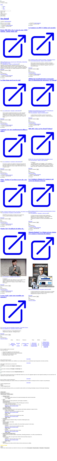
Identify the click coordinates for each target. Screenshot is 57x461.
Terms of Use (34, 343)
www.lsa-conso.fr (6, 276)
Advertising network (6, 401)
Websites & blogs (46, 342)
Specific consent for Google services (9, 433)
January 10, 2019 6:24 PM (42, 112)
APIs (4, 399)
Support (4, 435)
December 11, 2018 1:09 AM (14, 212)
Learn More (28, 358)
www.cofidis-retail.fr (6, 110)
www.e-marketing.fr (6, 161)
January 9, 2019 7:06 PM (42, 160)
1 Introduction (25, 345)
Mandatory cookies (6, 396)
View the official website (13, 405)
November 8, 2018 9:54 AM (45, 289)
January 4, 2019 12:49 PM (46, 60)
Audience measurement (7, 408)
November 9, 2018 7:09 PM (15, 276)
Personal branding (46, 344)
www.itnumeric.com (6, 328)
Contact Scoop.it (13, 344)
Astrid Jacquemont (8, 21)
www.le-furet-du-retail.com (35, 60)
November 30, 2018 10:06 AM (16, 161)
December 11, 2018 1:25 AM (43, 213)
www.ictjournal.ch (34, 112)
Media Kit (13, 343)
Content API (46, 347)
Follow (1, 4)
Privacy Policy (34, 344)
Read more (2, 69)
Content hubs (45, 346)
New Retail (4, 19)
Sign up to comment (4, 74)
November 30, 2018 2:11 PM (16, 328)
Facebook (18, 343)
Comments (5, 418)
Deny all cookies (10, 394)
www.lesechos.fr (6, 212)
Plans (25, 344)
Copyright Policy (34, 345)
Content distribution (45, 345)
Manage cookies (34, 346)
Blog (13, 345)
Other (4, 420)
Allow (9, 70)
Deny (9, 398)
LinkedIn (18, 345)
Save (2, 446)
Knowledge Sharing (45, 343)
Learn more (28, 362)
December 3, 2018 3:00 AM (16, 110)
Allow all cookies (3, 394)
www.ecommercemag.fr (35, 289)
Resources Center (25, 343)
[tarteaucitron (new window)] (3, 445)
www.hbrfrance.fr (34, 213)
